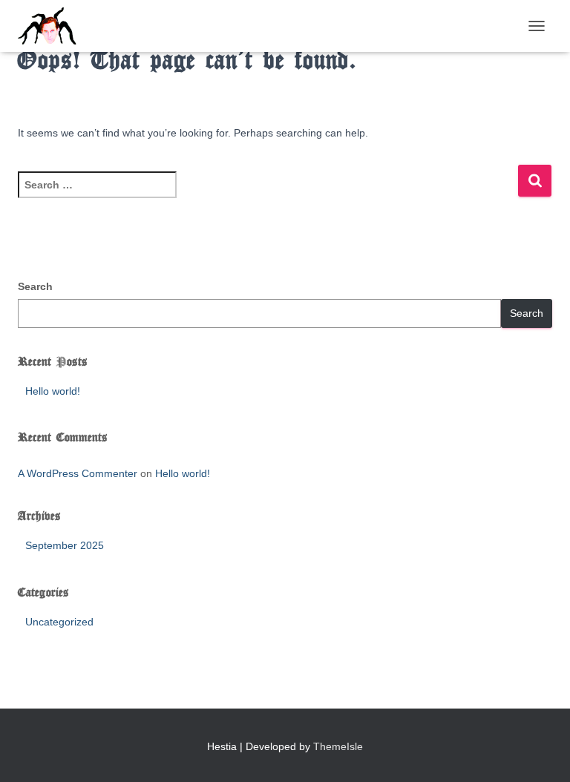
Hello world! (52, 391)
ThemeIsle (338, 746)
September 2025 (64, 545)
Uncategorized (59, 622)
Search (35, 286)
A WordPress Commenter (77, 473)
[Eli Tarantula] (110, 26)
